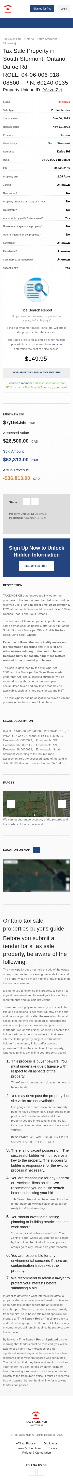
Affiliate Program (26, 1443)
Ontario (29, 38)
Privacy (52, 1448)
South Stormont (47, 38)
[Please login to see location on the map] (36, 850)
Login (64, 8)
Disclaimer (50, 1443)
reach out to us (49, 344)
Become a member (20, 383)
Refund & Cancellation (36, 1452)
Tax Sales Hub (12, 38)
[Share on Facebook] (26, 501)
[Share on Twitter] (35, 501)
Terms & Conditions (28, 1448)
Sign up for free (42, 8)
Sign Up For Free (36, 566)
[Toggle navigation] (8, 23)
